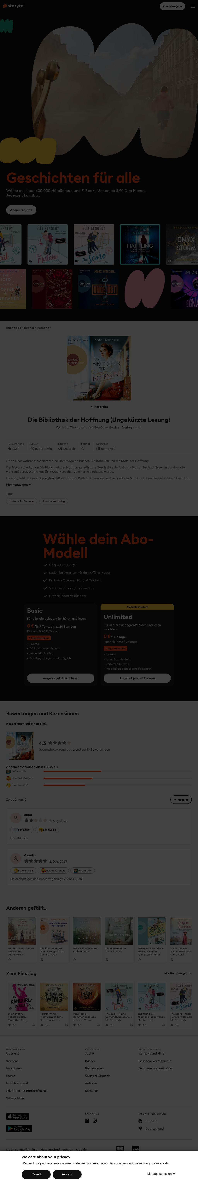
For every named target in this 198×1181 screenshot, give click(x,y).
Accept (67, 1174)
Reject (36, 1174)
